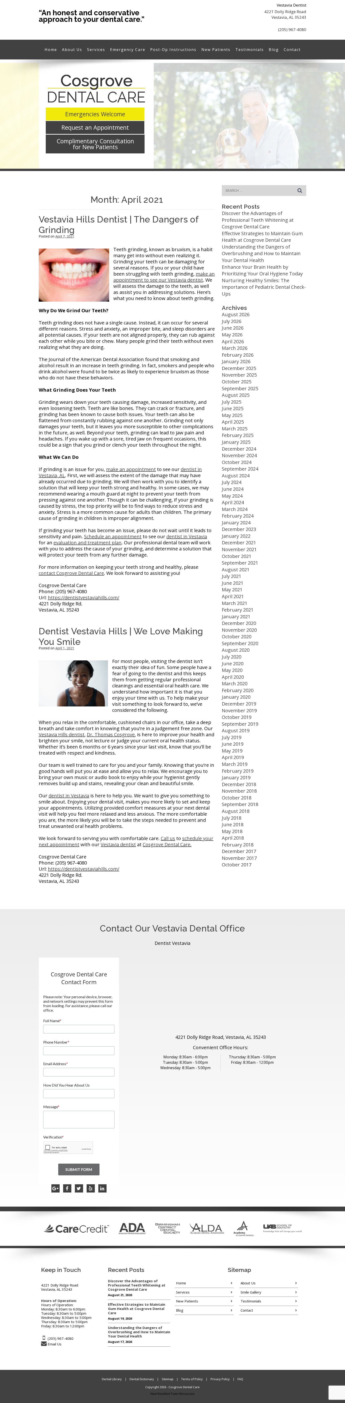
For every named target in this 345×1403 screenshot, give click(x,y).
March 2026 (234, 348)
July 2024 (231, 482)
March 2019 (234, 764)
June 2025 (232, 408)
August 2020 (235, 650)
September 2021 (240, 563)
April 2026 (233, 341)
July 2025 (231, 402)
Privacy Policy (220, 1379)
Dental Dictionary (142, 1379)
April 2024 (233, 502)
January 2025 (236, 442)
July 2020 (231, 657)
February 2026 (237, 355)
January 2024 (236, 522)
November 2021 (239, 549)
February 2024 (237, 516)
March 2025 (234, 428)
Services (96, 49)
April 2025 (233, 422)
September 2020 (240, 643)
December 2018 (239, 784)
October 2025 (236, 381)
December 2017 (239, 851)
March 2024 (234, 509)
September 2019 (240, 724)
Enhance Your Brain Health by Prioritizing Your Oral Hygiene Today (262, 270)
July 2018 (231, 818)
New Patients (215, 49)
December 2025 (239, 368)
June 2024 (232, 489)
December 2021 (239, 542)
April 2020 (233, 677)
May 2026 (232, 334)
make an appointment (131, 469)
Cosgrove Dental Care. (167, 844)
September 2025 (240, 388)
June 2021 (232, 583)
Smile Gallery (251, 1292)
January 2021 (236, 616)
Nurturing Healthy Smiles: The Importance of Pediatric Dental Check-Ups (264, 287)
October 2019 (236, 717)
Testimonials (249, 49)
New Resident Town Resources (172, 1393)
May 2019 (232, 751)
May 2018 (232, 831)
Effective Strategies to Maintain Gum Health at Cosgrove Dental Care (262, 236)
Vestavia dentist (118, 844)
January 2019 (236, 777)
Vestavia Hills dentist (61, 734)
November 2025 (239, 375)
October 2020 (236, 636)
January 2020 (236, 697)
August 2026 (235, 314)
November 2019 (239, 710)
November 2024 (239, 455)
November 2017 (239, 858)
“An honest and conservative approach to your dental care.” (92, 15)
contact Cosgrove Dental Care (71, 573)
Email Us (54, 1344)
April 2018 (233, 838)
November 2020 (239, 630)
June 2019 (232, 744)
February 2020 (237, 690)
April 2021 (233, 596)
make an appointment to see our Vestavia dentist (164, 277)
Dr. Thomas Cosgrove (111, 734)
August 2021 (235, 569)
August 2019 (235, 730)
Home (51, 49)
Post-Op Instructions (173, 49)
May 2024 (232, 496)
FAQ (240, 1379)
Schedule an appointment (113, 536)
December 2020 (239, 623)
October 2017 (236, 864)
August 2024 (235, 475)
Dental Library (112, 1379)
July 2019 (231, 737)
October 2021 (236, 556)
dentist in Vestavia (186, 536)
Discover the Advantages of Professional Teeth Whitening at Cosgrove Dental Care (258, 220)
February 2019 (237, 771)
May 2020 (232, 670)
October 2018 (236, 798)
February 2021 (237, 610)
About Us (72, 49)
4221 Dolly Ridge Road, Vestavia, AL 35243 (220, 1037)
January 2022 (236, 536)
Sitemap (167, 1379)
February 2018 (237, 845)
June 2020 (232, 663)
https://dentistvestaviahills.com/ (83, 597)
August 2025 (235, 395)
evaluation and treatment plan (88, 542)
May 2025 (232, 415)
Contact (292, 49)
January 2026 (236, 361)
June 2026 (232, 328)
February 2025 (237, 435)
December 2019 (239, 704)
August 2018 (235, 811)
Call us (168, 838)
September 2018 (240, 804)
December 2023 (239, 529)
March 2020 (234, 683)
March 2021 (234, 603)
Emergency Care (127, 49)
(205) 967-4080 (292, 29)
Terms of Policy (192, 1379)
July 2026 (231, 321)
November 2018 (239, 791)
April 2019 (233, 757)
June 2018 (232, 824)
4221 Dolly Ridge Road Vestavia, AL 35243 (285, 14)
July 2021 (231, 576)
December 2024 (239, 449)
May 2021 (232, 589)
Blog (274, 49)
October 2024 (236, 462)
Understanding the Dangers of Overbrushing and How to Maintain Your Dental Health (261, 253)
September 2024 (240, 469)
